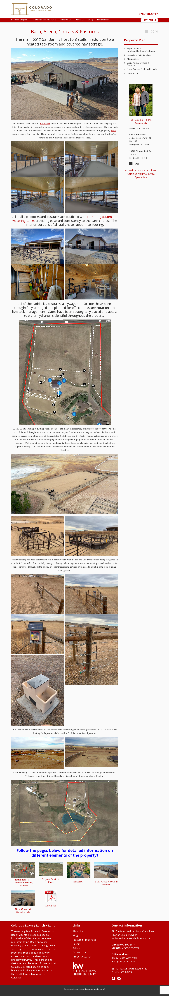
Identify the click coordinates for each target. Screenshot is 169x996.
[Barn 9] (91, 246)
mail (137, 164)
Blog (75, 935)
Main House (78, 881)
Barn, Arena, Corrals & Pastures (106, 883)
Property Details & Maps (152, 31)
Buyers (76, 943)
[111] (37, 159)
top (163, 990)
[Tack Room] (91, 281)
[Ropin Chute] (91, 536)
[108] (37, 195)
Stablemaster (45, 123)
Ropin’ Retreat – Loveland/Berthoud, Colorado (23, 882)
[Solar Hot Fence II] (91, 594)
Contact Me (79, 952)
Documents (50, 905)
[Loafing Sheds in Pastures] (37, 753)
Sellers (76, 948)
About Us (78, 931)
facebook (132, 164)
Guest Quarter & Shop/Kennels (156, 31)
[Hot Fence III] (91, 649)
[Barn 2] (37, 246)
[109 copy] (91, 159)
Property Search (82, 956)
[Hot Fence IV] (37, 594)
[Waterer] (37, 690)
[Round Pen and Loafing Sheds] (91, 752)
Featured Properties (146, 31)
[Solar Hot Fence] (37, 634)
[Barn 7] (37, 282)
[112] (91, 195)
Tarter (113, 130)
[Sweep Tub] (37, 536)
